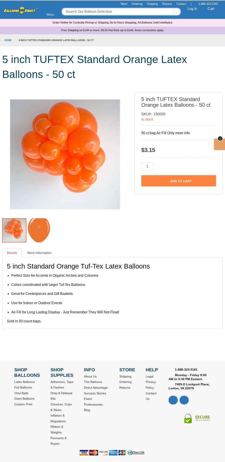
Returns (167, 3)
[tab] (12, 254)
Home (8, 40)
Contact (181, 3)
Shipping (152, 3)
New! (124, 3)
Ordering (137, 3)
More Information (39, 252)
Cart (211, 9)
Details (12, 252)
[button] (39, 230)
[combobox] (121, 12)
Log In (192, 9)
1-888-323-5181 (208, 3)
